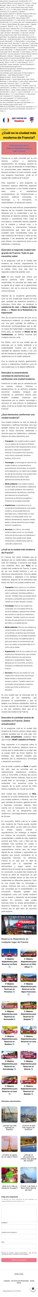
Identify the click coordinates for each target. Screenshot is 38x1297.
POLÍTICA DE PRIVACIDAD (20, 1281)
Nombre (4, 1222)
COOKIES (7, 1281)
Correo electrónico (9, 1232)
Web (2, 1242)
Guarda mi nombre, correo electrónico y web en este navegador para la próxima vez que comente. (19, 1253)
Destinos (4, 129)
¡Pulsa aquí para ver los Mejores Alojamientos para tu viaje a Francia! (19, 148)
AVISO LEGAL (19, 1274)
